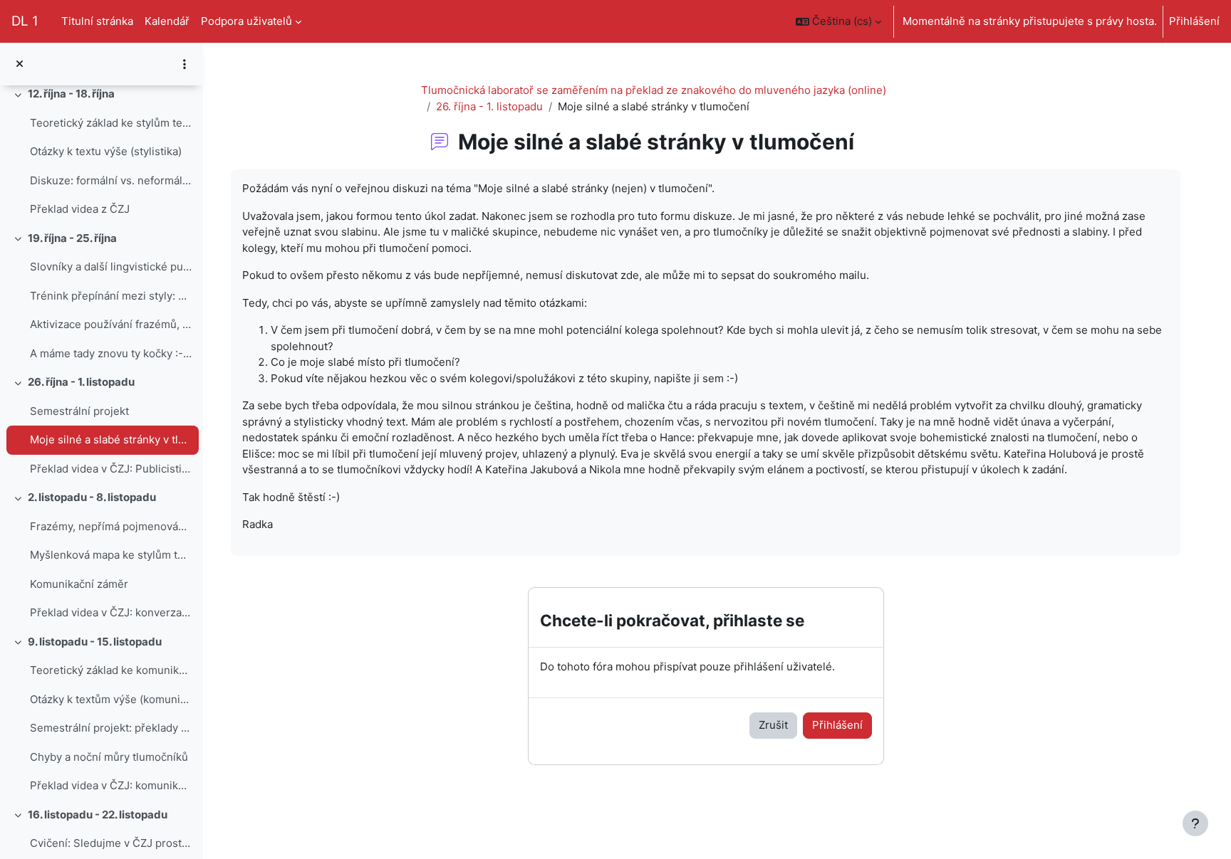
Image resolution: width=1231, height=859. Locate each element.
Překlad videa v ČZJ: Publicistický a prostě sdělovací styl (111, 468)
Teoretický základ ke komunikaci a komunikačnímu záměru (111, 670)
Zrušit (773, 725)
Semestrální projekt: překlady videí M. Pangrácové (111, 727)
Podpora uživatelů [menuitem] (246, 21)
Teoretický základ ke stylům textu (111, 123)
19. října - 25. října (72, 238)
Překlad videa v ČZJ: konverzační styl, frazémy (111, 612)
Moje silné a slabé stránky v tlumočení (111, 439)
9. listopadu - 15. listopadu (95, 641)
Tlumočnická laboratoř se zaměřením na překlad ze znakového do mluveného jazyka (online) (653, 90)
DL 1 (24, 21)
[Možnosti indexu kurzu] (184, 64)
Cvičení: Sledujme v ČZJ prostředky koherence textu (111, 843)
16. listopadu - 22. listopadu (97, 814)
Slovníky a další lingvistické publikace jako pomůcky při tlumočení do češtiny (111, 266)
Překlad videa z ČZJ (80, 209)
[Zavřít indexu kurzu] (20, 64)
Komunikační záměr (79, 584)
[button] (838, 21)
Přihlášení (1194, 21)
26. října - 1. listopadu (81, 382)
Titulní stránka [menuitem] (97, 21)
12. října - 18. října (71, 93)
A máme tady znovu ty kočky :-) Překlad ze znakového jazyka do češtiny (111, 353)
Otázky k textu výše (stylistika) (106, 151)
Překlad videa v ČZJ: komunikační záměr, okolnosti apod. (111, 785)
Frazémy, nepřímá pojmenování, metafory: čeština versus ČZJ (111, 526)
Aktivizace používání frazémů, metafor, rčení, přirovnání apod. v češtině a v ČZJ (111, 324)
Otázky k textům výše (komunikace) (111, 699)
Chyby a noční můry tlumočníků (109, 757)
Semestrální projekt (79, 411)
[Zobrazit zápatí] (1195, 823)
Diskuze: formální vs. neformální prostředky (111, 180)
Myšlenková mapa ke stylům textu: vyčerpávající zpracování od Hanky (111, 555)
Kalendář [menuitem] (167, 21)
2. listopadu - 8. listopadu (92, 497)
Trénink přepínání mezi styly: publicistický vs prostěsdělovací (111, 295)
